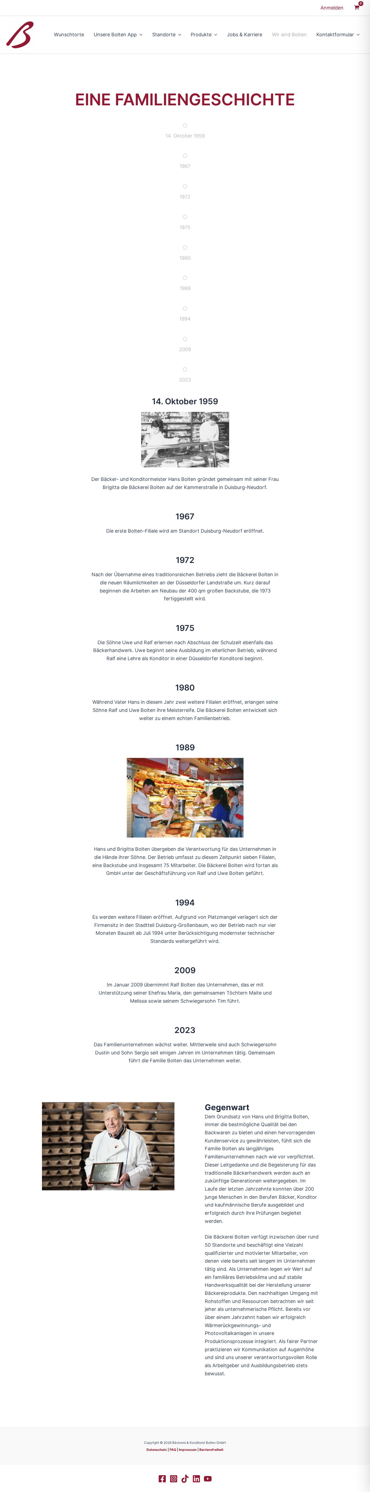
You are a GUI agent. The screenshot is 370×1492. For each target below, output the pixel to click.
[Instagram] (174, 1479)
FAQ (173, 1450)
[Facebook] (162, 1479)
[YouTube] (208, 1479)
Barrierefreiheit (211, 1450)
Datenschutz (157, 1450)
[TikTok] (185, 1479)
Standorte (164, 34)
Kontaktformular (335, 34)
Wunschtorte (69, 34)
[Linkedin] (196, 1479)
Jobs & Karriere (244, 34)
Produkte (201, 34)
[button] (139, 34)
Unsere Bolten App (115, 34)
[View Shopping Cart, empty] (357, 8)
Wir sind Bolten (289, 34)
